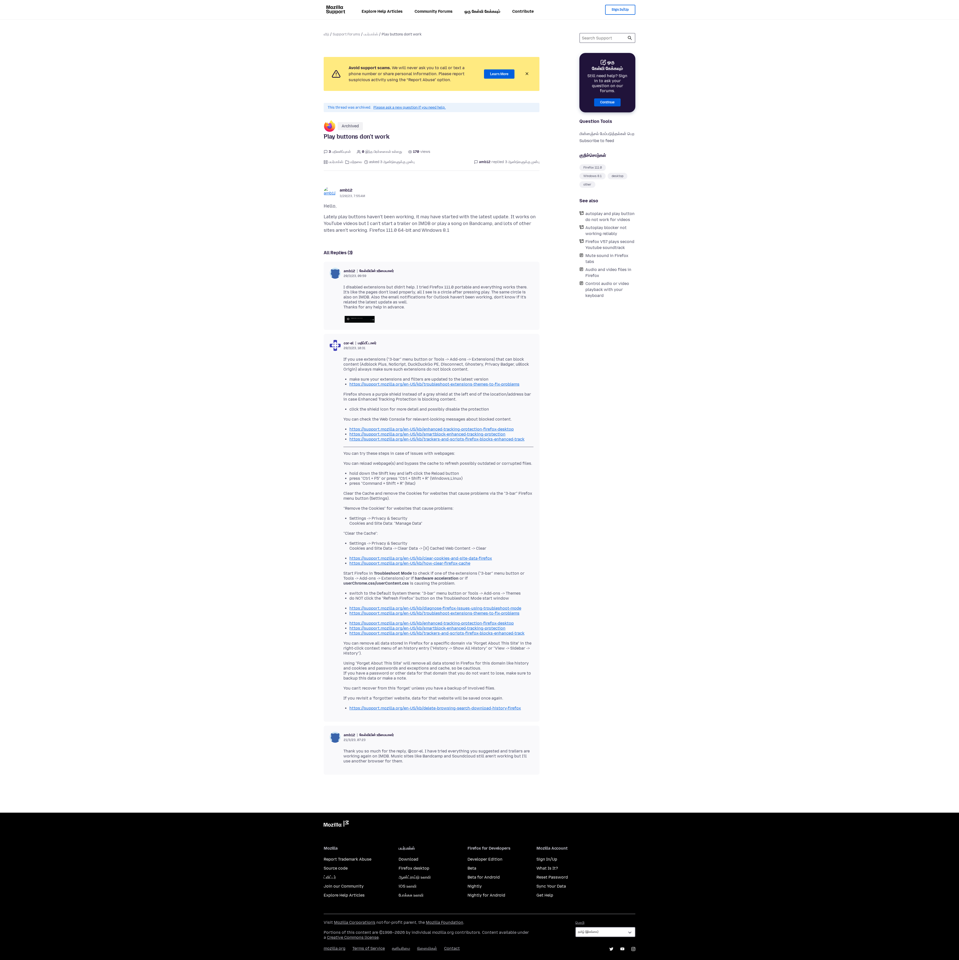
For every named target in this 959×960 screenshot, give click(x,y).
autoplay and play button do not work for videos (610, 216)
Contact (452, 948)
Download (408, 859)
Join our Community (344, 886)
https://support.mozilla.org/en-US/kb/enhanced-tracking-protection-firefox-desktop (431, 429)
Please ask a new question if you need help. (409, 107)
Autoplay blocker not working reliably (606, 230)
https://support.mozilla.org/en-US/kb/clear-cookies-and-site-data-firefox (420, 558)
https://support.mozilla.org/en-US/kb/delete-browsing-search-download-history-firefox (435, 708)
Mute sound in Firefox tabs (606, 258)
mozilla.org (334, 948)
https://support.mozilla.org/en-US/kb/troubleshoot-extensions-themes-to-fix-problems (434, 384)
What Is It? (547, 868)
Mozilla (336, 825)
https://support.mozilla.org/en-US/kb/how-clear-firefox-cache (409, 563)
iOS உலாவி (408, 886)
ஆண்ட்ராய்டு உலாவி (415, 877)
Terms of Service (368, 948)
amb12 (346, 190)
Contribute (523, 11)
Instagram (633, 949)
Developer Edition (485, 859)
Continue (607, 102)
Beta (472, 868)
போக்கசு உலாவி (411, 895)
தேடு (630, 38)
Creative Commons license (353, 937)
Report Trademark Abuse (347, 859)
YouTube (622, 949)
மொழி (579, 923)
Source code (336, 868)
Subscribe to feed (596, 140)
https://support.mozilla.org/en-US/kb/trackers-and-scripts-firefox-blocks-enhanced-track (436, 439)
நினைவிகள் (427, 948)
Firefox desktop (414, 868)
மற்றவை (356, 162)
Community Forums (434, 11)
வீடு (326, 34)
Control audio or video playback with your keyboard (607, 289)
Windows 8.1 (592, 176)
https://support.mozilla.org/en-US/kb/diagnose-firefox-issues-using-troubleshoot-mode (435, 608)
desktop (617, 176)
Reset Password (552, 877)
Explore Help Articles (382, 11)
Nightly (475, 886)
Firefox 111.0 (592, 167)
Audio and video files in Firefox (608, 272)
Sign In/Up (620, 9)
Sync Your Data (551, 886)
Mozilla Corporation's (354, 922)
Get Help (544, 895)
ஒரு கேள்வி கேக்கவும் (482, 11)
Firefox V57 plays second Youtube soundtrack (609, 244)
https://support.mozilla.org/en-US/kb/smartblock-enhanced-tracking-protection (427, 434)
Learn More (499, 74)
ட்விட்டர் (330, 877)
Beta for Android (484, 877)
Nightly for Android (486, 895)
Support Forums (346, 34)
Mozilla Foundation (444, 922)
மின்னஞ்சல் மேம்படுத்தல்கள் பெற (606, 133)
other (587, 184)
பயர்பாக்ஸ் (371, 34)
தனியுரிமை (401, 948)
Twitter (611, 949)
